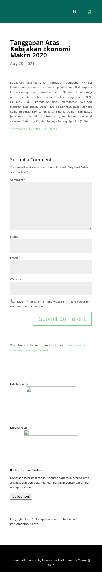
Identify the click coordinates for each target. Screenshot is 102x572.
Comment (18, 180)
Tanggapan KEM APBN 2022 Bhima (33, 129)
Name (15, 236)
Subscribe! (21, 496)
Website (15, 279)
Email (15, 258)
